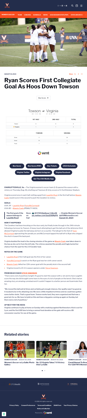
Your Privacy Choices (70, 405)
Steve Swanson (51, 268)
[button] (42, 370)
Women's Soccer (10, 360)
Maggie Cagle (18, 208)
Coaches (27, 15)
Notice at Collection (43, 408)
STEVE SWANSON (29, 273)
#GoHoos (45, 213)
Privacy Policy (14, 405)
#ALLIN (53, 213)
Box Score (42, 98)
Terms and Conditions (44, 405)
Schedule (37, 15)
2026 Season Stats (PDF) (59, 15)
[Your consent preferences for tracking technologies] (4, 414)
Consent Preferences (28, 405)
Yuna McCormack (32, 206)
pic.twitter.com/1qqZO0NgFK (45, 215)
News (45, 15)
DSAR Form (57, 405)
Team (20, 15)
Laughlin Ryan (51, 195)
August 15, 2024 (66, 218)
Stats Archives (77, 15)
